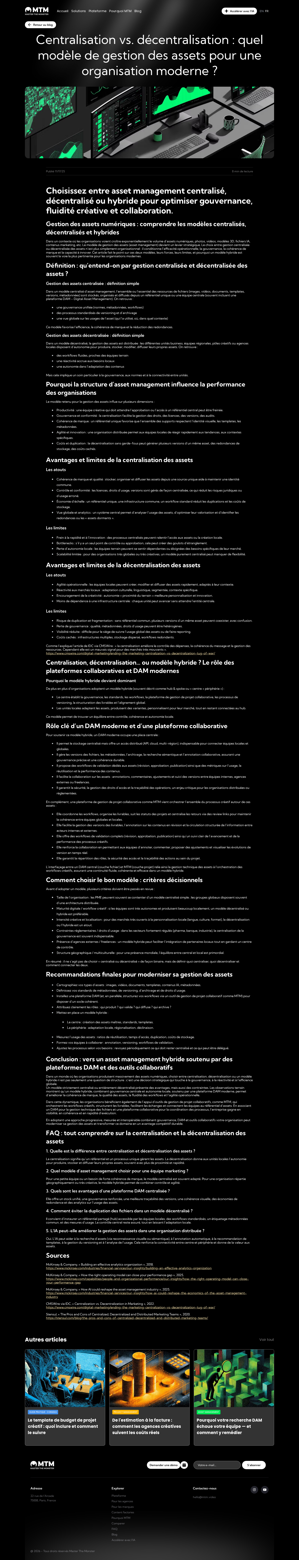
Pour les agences (122, 1501)
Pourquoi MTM (121, 1518)
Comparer (118, 1523)
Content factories (123, 1512)
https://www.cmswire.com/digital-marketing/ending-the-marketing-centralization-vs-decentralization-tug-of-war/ (130, 653)
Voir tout (266, 1339)
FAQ (114, 1529)
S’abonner (254, 1465)
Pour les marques (123, 1506)
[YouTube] (265, 1490)
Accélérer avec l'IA (123, 1540)
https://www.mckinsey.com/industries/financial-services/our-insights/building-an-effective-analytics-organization (129, 1268)
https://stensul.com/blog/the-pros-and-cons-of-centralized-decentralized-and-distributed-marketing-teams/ (127, 1318)
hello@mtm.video (204, 1497)
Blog (114, 1534)
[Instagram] (254, 1490)
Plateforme (119, 1495)
